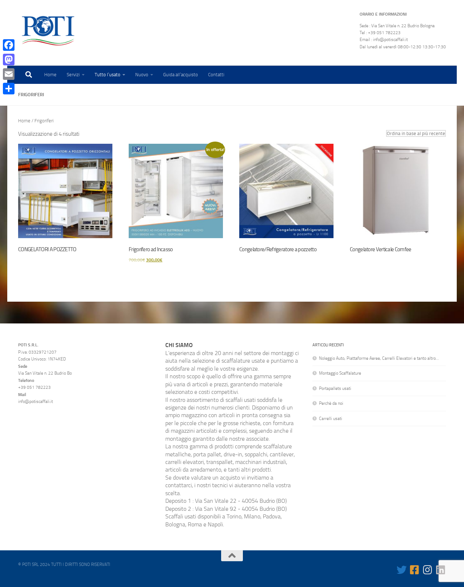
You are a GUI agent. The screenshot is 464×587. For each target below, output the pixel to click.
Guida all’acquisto (180, 74)
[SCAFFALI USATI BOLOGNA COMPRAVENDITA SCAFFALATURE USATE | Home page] (48, 31)
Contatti (216, 74)
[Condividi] (8, 88)
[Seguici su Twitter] (402, 570)
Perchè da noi (331, 403)
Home (50, 74)
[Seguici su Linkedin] (441, 570)
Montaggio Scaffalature (340, 373)
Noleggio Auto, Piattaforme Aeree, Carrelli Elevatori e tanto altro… (379, 358)
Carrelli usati (330, 418)
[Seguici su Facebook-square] (415, 570)
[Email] (8, 74)
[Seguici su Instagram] (428, 570)
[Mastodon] (8, 59)
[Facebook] (8, 45)
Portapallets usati (335, 388)
